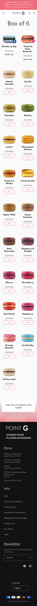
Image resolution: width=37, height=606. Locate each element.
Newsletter (12, 544)
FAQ (6, 496)
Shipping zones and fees (15, 518)
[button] (3, 13)
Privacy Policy (10, 507)
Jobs (6, 534)
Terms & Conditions (13, 502)
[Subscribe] (30, 558)
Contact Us (9, 523)
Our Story (8, 529)
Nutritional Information (14, 512)
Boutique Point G (21, 601)
